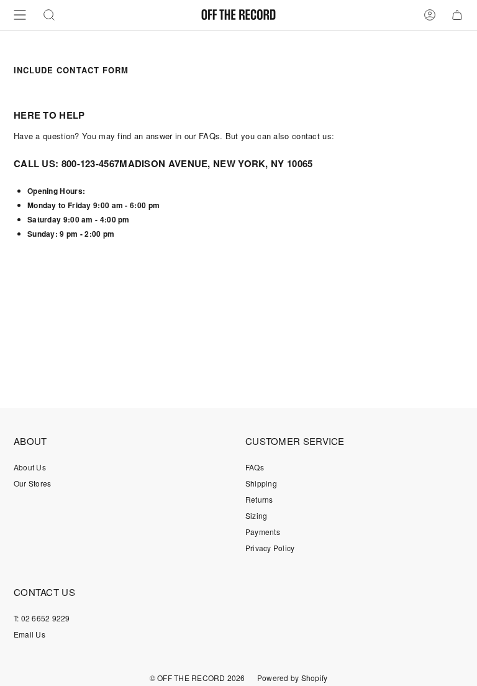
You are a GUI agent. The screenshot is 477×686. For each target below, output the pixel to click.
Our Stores (32, 483)
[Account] (430, 15)
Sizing (256, 515)
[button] (49, 15)
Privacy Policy (269, 547)
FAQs (254, 467)
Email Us (29, 634)
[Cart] (457, 15)
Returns (259, 499)
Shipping (261, 483)
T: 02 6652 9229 (42, 618)
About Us (30, 467)
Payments (262, 531)
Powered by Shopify (292, 677)
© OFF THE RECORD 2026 (197, 677)
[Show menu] (20, 15)
